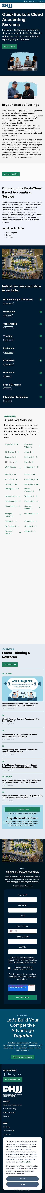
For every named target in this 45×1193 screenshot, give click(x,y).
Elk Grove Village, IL (28, 445)
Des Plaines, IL (11, 526)
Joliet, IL (27, 452)
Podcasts (9, 777)
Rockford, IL (29, 457)
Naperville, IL (10, 444)
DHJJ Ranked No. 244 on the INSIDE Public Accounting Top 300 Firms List (19, 735)
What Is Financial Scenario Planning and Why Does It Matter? (21, 720)
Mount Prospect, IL (29, 490)
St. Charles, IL (10, 452)
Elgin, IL (27, 462)
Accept (22, 1179)
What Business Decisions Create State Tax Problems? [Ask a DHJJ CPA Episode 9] (20, 705)
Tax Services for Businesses (12, 1105)
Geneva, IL (9, 457)
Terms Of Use (18, 1190)
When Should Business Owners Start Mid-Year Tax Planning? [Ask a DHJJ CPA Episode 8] (21, 781)
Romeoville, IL (30, 501)
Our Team (6, 1127)
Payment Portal (14, 1079)
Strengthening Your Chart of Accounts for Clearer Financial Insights (19, 751)
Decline (22, 1184)
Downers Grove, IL (8, 532)
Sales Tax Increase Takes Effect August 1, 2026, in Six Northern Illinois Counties (22, 797)
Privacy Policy (26, 1162)
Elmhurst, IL (10, 479)
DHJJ (3, 674)
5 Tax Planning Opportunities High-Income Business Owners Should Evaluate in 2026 (19, 766)
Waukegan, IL (29, 484)
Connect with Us (10, 174)
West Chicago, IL (10, 468)
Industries (6, 1116)
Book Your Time (22, 997)
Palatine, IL (9, 521)
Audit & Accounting (9, 1109)
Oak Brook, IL (29, 514)
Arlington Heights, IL (9, 515)
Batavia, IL (28, 531)
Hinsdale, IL (29, 526)
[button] (41, 6)
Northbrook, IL (11, 496)
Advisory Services (9, 1112)
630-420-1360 (30, 1)
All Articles (8, 664)
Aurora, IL (9, 474)
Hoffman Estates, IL (28, 507)
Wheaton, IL (29, 496)
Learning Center (8, 1130)
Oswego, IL (9, 484)
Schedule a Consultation (22, 1057)
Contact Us (6, 1134)
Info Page (28, 1190)
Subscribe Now (22, 809)
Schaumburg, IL (11, 501)
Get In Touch (9, 46)
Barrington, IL (10, 489)
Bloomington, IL (11, 506)
